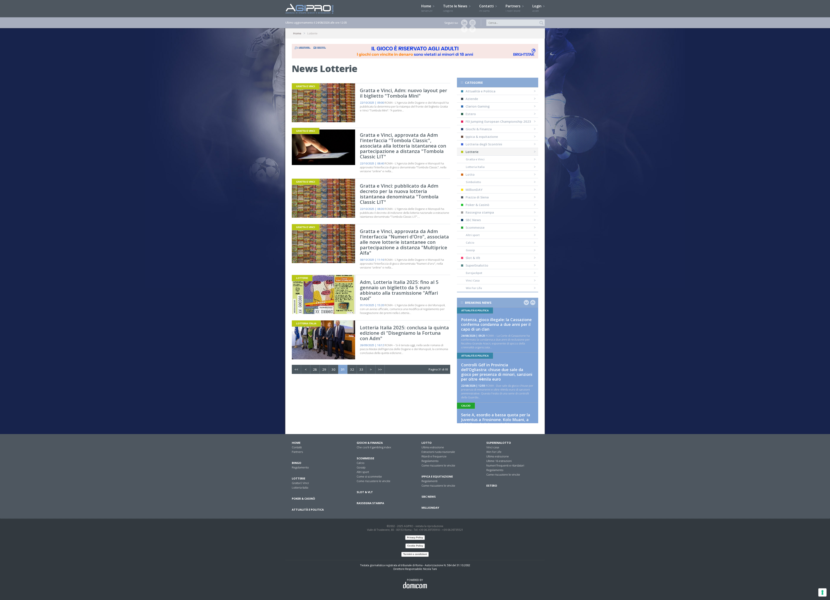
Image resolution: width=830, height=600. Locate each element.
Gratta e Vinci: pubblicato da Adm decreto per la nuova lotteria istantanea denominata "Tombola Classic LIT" (399, 193)
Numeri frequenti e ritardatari (505, 465)
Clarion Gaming (478, 106)
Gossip (470, 250)
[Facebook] (463, 29)
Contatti (487, 8)
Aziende (472, 99)
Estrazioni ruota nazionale (438, 452)
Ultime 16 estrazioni (499, 461)
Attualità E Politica (308, 510)
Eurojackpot (474, 273)
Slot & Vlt (473, 258)
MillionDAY (474, 189)
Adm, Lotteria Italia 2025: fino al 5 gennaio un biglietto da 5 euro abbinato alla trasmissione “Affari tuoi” (399, 290)
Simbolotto (473, 182)
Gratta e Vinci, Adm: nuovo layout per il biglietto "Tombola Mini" (403, 93)
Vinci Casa (473, 280)
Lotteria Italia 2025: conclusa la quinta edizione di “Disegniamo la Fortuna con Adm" (404, 332)
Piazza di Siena (477, 197)
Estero (471, 114)
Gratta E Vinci (300, 483)
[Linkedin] (463, 22)
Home (427, 8)
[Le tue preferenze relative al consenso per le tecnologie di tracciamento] (822, 592)
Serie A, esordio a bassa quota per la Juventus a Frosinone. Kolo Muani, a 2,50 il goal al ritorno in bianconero (495, 419)
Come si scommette (369, 476)
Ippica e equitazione (437, 476)
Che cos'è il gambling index (374, 447)
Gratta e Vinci (475, 159)
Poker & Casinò (477, 205)
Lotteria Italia (475, 167)
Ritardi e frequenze (434, 456)
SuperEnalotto (477, 265)
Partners (513, 8)
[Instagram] (472, 22)
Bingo (296, 463)
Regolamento (300, 467)
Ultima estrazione (432, 447)
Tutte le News (455, 8)
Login (537, 8)
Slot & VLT (365, 492)
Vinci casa (492, 447)
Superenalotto (498, 443)
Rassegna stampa (480, 212)
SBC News (473, 220)
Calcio (470, 243)
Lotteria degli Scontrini (484, 144)
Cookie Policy (415, 545)
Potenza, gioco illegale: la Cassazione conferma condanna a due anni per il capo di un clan (496, 324)
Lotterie (472, 152)
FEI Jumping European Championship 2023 (498, 121)
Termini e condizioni (415, 554)
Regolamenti (429, 481)
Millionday (430, 508)
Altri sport (473, 235)
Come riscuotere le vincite (373, 481)
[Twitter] (472, 29)
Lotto (470, 174)
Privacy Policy (415, 537)
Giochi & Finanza (479, 129)
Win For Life (474, 288)
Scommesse (475, 227)
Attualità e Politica (480, 91)
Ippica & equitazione (482, 136)
